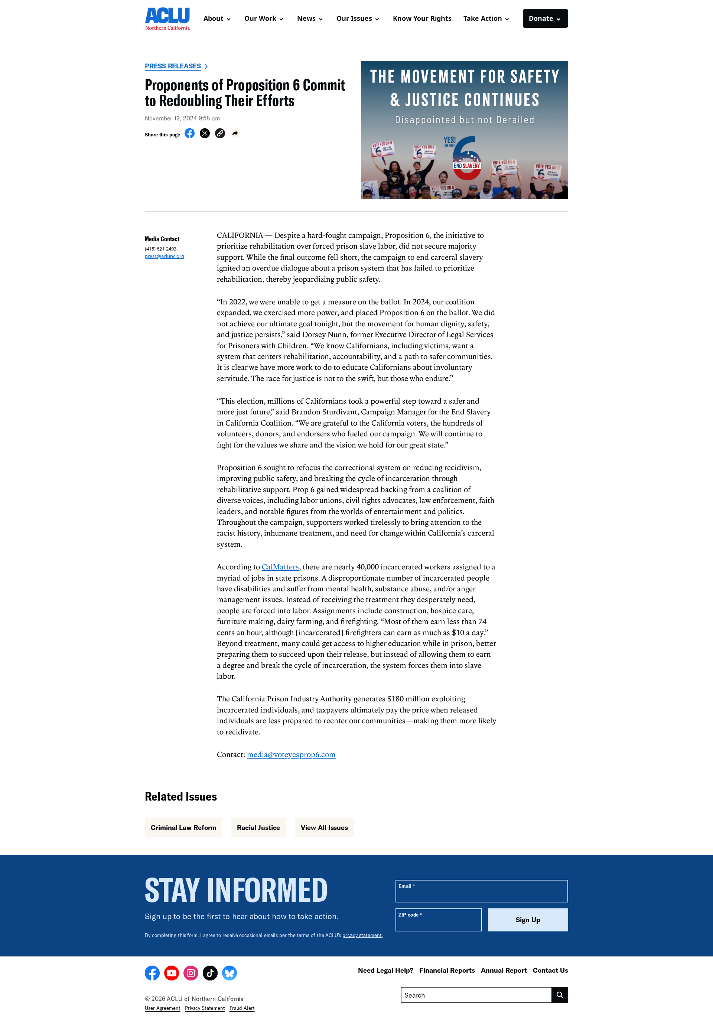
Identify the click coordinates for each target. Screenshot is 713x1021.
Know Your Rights (422, 18)
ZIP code (410, 914)
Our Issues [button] (354, 18)
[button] (220, 134)
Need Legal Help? (385, 970)
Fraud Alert (242, 1008)
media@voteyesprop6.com (291, 754)
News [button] (306, 18)
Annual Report (504, 970)
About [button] (214, 18)
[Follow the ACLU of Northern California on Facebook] (152, 974)
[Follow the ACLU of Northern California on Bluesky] (229, 974)
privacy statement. (362, 935)
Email (406, 886)
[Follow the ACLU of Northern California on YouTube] (171, 974)
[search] (560, 995)
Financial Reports (447, 970)
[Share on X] (205, 136)
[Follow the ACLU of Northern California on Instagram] (190, 974)
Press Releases (173, 66)
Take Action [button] (482, 18)
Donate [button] (541, 18)
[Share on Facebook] (190, 136)
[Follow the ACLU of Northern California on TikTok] (210, 974)
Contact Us (550, 970)
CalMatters (280, 566)
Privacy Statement (205, 1008)
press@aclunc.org (164, 256)
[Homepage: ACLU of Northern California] (171, 18)
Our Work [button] (260, 18)
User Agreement (162, 1008)
